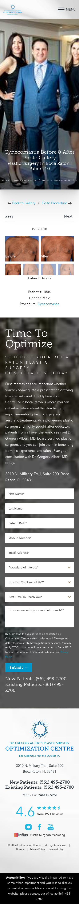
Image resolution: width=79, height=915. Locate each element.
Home (5, 180)
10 (77, 180)
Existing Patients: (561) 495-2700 (39, 787)
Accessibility (56, 849)
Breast (45, 180)
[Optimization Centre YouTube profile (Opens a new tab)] (50, 826)
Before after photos (24, 180)
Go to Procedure (55, 203)
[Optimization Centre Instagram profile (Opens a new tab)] (28, 826)
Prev (10, 216)
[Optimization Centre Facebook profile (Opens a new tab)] (39, 826)
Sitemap (20, 849)
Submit (16, 668)
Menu (71, 9)
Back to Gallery (23, 203)
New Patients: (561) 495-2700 (36, 678)
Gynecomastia (62, 180)
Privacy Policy (37, 849)
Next (69, 216)
